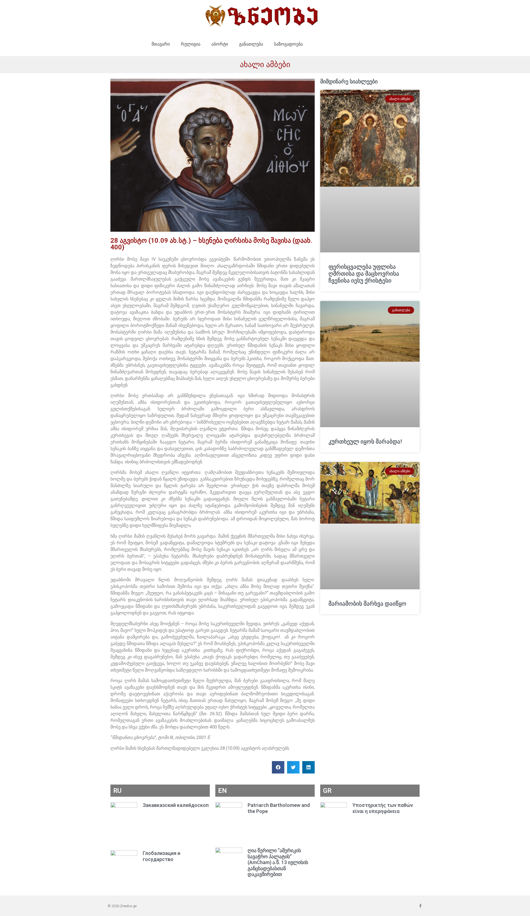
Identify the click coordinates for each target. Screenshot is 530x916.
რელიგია (190, 44)
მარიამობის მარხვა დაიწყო (367, 603)
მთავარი (161, 44)
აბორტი (219, 44)
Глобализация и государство (161, 856)
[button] (278, 767)
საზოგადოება (288, 44)
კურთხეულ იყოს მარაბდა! (365, 441)
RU (117, 790)
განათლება (251, 44)
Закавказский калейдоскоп (176, 805)
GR (327, 790)
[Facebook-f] (420, 906)
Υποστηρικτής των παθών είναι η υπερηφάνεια (383, 808)
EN (222, 790)
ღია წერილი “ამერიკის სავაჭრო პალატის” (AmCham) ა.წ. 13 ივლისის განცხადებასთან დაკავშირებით (278, 862)
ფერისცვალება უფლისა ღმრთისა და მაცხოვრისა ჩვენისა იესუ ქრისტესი (363, 273)
